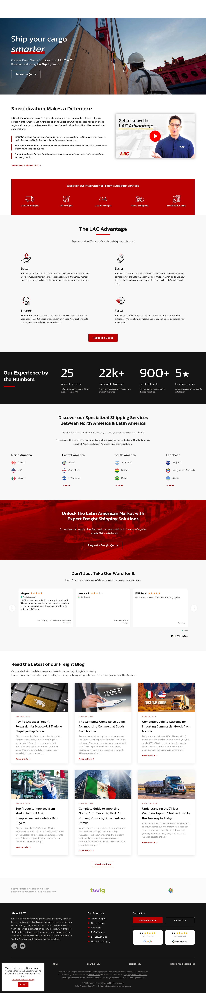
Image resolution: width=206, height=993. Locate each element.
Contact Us (180, 920)
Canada (21, 462)
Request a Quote (26, 74)
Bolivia (124, 470)
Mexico (21, 478)
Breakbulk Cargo (99, 937)
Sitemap (55, 964)
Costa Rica (73, 470)
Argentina (126, 462)
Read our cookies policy (23, 979)
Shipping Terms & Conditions (182, 964)
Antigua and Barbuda (183, 470)
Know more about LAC (24, 165)
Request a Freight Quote (103, 545)
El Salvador (74, 478)
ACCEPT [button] (23, 984)
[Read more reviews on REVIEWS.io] (179, 636)
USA (20, 470)
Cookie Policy (135, 964)
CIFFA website (94, 975)
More (67, 485)
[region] (103, 608)
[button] (12, 608)
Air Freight (96, 927)
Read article (22, 758)
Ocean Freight (98, 923)
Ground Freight (98, 918)
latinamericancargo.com (121, 986)
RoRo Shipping (98, 932)
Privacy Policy (93, 964)
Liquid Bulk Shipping (100, 941)
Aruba (175, 478)
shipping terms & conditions (135, 975)
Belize (71, 462)
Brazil (124, 478)
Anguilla (176, 462)
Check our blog (103, 864)
